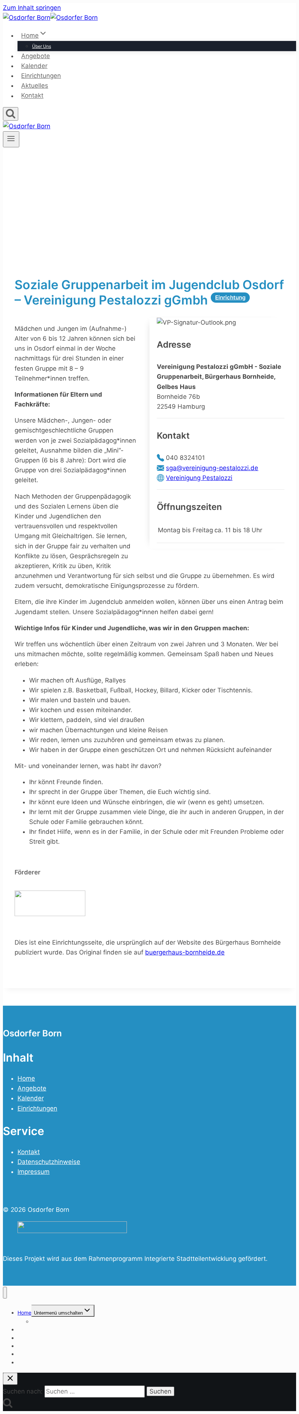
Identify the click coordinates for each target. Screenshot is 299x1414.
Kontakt (32, 95)
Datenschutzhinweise (49, 1161)
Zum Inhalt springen (32, 7)
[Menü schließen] (5, 1293)
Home (26, 1078)
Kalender (34, 65)
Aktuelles (34, 85)
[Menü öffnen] (11, 139)
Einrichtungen (41, 75)
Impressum (34, 1171)
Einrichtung (230, 297)
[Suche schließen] (10, 1379)
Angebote (35, 56)
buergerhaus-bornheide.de (185, 952)
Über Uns (41, 46)
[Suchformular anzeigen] (10, 114)
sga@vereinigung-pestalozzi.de (212, 468)
